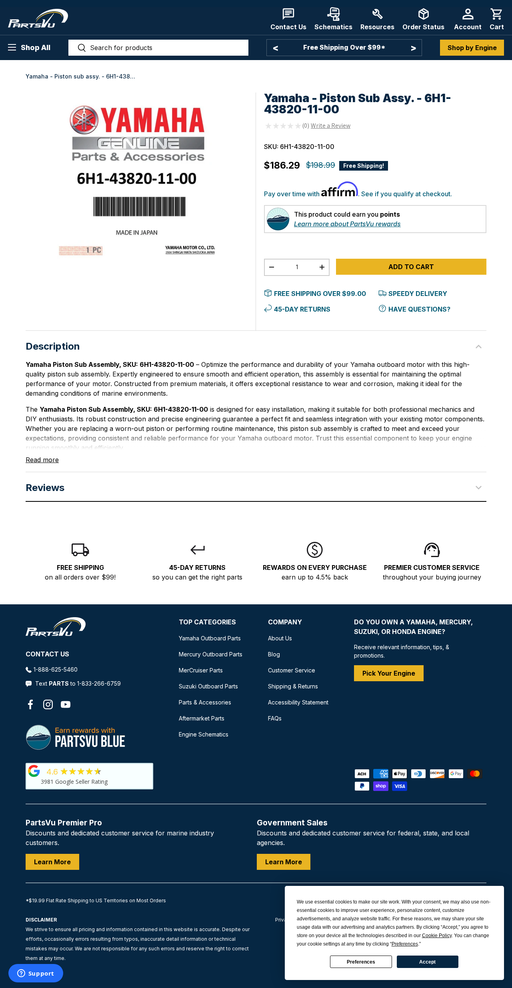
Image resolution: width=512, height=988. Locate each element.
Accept (427, 962)
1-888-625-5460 (56, 669)
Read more (42, 460)
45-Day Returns (302, 309)
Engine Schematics (203, 734)
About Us (280, 638)
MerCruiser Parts (201, 670)
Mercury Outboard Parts (210, 654)
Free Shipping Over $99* (344, 47)
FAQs (275, 718)
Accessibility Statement (298, 702)
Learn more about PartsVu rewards (347, 224)
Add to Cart (411, 267)
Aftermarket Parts (201, 718)
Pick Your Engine (388, 673)
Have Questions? (419, 309)
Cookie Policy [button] (437, 935)
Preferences (361, 962)
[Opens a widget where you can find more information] (35, 974)
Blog (274, 654)
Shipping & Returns (293, 686)
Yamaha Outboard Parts (210, 638)
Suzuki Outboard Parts (208, 686)
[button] (497, 19)
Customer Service (291, 670)
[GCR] (34, 771)
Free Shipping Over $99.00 (320, 294)
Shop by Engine (472, 48)
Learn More (52, 862)
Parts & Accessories (205, 702)
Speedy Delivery (417, 294)
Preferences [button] (405, 944)
